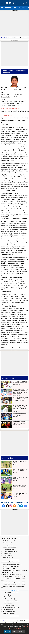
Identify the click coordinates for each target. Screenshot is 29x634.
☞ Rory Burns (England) (7, 605)
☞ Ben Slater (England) (7, 603)
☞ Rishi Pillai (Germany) (7, 609)
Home (4, 620)
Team (13, 620)
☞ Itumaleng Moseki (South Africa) (10, 607)
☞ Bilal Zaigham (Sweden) (8, 611)
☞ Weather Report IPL (7, 557)
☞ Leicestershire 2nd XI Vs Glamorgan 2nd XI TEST (13, 586)
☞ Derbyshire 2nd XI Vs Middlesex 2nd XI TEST (14, 576)
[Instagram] (10, 505)
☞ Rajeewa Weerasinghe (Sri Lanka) (11, 601)
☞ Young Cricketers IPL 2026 (9, 547)
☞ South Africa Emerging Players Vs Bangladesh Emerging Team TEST (14, 571)
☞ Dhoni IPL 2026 (6, 553)
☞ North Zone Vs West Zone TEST (10, 566)
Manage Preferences (18, 631)
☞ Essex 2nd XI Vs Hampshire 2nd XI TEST (13, 582)
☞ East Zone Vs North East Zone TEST (11, 564)
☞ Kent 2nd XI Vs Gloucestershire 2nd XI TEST (13, 584)
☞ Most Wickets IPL (6, 543)
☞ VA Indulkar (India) (6, 597)
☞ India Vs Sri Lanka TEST (8, 568)
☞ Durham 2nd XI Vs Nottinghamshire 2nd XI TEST (13, 578)
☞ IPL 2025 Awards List (7, 549)
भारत (15, 7)
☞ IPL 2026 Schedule (6, 555)
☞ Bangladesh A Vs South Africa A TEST (12, 574)
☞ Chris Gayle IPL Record (8, 545)
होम (2, 7)
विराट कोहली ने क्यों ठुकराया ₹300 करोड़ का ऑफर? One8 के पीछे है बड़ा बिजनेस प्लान (20, 423)
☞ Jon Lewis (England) (7, 595)
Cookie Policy (17, 628)
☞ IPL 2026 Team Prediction (8, 541)
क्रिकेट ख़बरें (8, 7)
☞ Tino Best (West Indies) (8, 599)
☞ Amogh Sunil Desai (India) (8, 613)
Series (17, 620)
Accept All (7, 631)
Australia (21, 7)
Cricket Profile (8, 37)
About (8, 620)
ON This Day (23, 620)
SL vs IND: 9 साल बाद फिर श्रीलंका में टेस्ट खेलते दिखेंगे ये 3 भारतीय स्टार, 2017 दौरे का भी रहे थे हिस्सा (20, 399)
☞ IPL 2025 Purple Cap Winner (9, 551)
